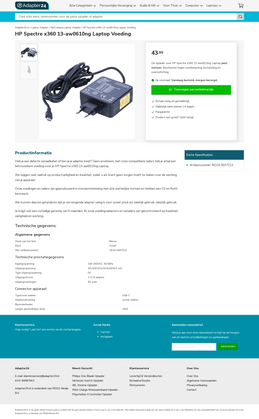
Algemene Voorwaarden (202, 380)
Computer (192, 6)
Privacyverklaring (197, 385)
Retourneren (137, 385)
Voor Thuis (170, 6)
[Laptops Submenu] (220, 5)
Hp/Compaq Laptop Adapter (65, 27)
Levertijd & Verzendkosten (146, 376)
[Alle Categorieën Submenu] (95, 5)
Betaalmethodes (140, 380)
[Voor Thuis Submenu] (181, 5)
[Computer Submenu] (202, 5)
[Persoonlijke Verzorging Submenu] (135, 5)
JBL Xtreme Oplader (84, 385)
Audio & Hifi (148, 6)
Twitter (105, 332)
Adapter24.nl (22, 27)
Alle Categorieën (80, 6)
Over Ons (192, 376)
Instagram (106, 336)
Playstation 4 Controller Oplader (92, 394)
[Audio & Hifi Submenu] (158, 5)
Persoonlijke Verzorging (116, 6)
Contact (191, 390)
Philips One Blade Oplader (88, 376)
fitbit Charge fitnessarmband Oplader (95, 390)
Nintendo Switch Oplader (87, 380)
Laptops (212, 6)
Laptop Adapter (39, 27)
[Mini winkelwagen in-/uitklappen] (241, 6)
